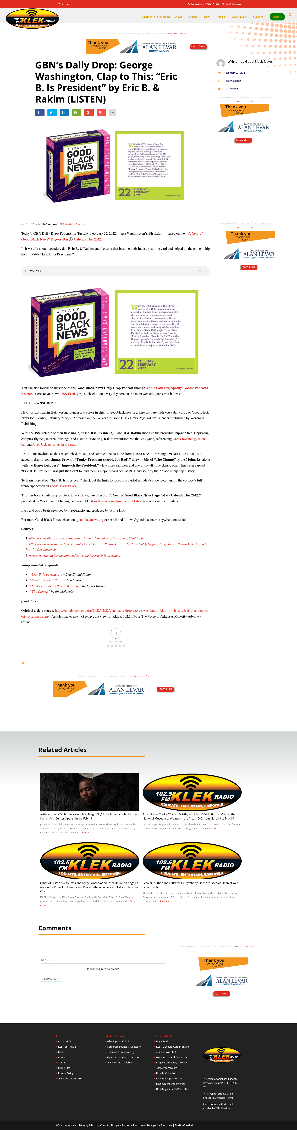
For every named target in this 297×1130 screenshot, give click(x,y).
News (207, 17)
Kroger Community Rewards (172, 1062)
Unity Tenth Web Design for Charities (148, 1125)
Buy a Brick (162, 1041)
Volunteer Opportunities (169, 1078)
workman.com (104, 501)
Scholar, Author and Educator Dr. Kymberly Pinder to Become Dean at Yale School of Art (190, 885)
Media (221, 17)
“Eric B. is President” (45, 574)
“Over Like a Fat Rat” (46, 579)
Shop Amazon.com (166, 1067)
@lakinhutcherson (72, 224)
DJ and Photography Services (123, 1057)
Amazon (121, 501)
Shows (178, 17)
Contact (62, 1062)
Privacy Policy (65, 1073)
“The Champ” (40, 591)
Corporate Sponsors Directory (124, 1046)
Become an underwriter (176, 33)
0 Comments (232, 88)
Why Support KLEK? (118, 1041)
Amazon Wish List (166, 1052)
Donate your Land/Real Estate (173, 1089)
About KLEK (239, 17)
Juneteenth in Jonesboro (156, 17)
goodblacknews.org (63, 485)
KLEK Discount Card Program (172, 1046)
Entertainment (233, 80)
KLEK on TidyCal (67, 1046)
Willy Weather (223, 1108)
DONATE (277, 17)
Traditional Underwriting (120, 1052)
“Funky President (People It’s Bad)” (55, 585)
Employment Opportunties (170, 1083)
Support (258, 17)
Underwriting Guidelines (120, 1062)
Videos (61, 1057)
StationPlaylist (184, 1125)
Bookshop (135, 501)
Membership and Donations (171, 1057)
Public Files (64, 1067)
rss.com (27, 393)
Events (193, 17)
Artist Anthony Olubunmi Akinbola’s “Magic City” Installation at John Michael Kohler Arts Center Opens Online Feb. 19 (89, 816)
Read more (83, 832)
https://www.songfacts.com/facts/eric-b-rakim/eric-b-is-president (74, 555)
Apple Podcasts (157, 387)
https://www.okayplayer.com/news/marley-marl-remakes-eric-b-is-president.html (86, 538)
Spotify (176, 387)
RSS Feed (67, 393)
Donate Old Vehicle (166, 1073)
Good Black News (259, 61)
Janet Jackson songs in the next (54, 444)
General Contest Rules (70, 1078)
